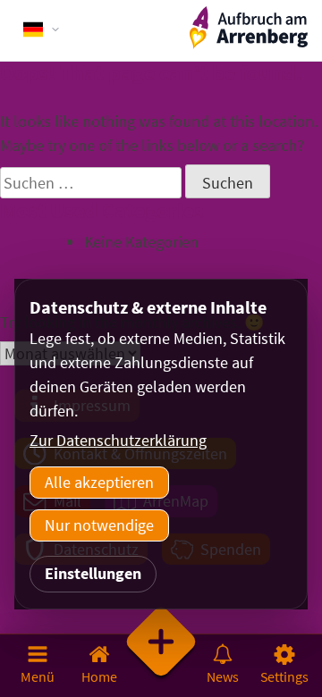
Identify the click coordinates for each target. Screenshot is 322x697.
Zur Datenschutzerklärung (118, 440)
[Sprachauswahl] (42, 29)
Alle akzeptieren (99, 482)
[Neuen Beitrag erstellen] (161, 665)
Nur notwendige (99, 525)
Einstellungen (93, 573)
